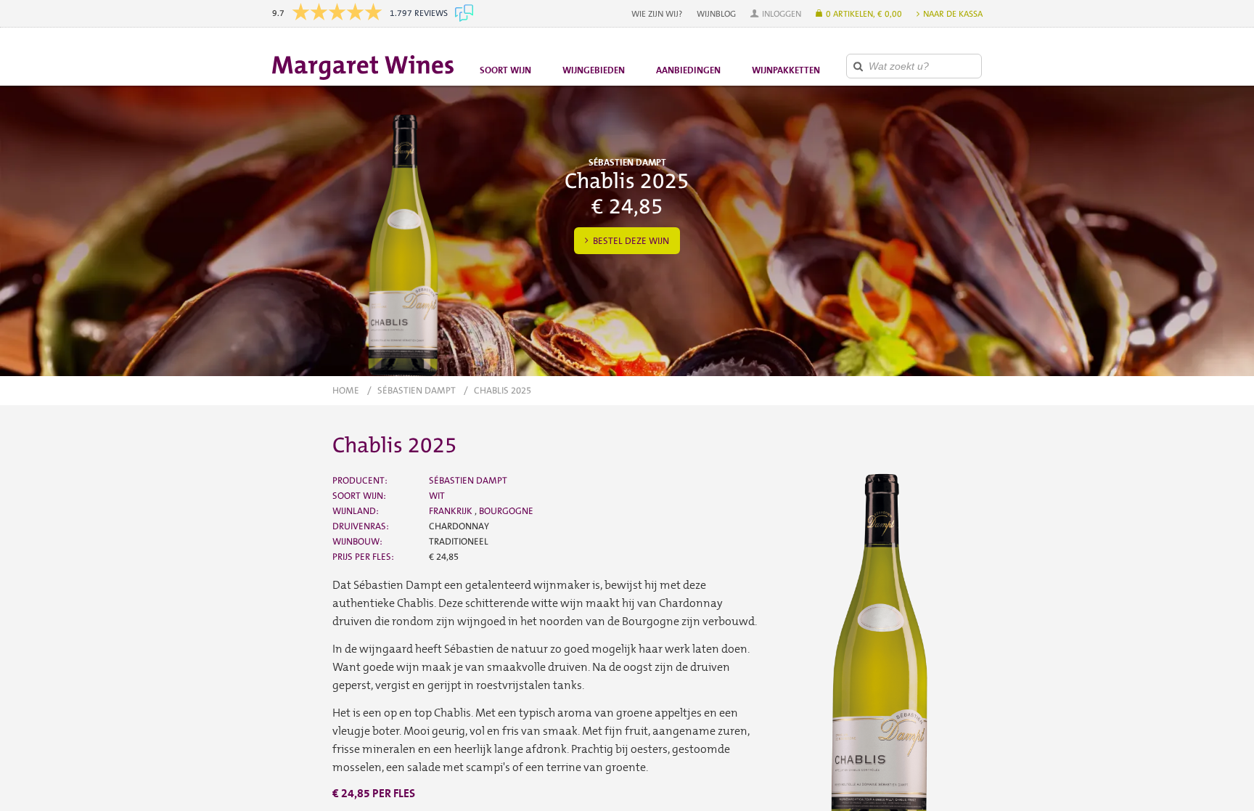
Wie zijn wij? (656, 14)
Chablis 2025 (502, 390)
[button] (775, 14)
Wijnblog (716, 14)
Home (345, 390)
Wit (437, 495)
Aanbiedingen (688, 70)
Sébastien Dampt (416, 390)
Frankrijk (452, 511)
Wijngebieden (593, 70)
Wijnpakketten (786, 70)
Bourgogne (506, 511)
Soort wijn (505, 70)
